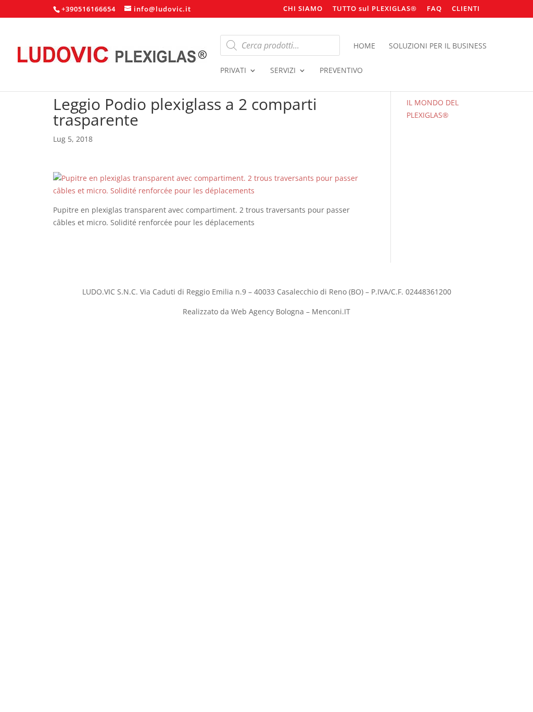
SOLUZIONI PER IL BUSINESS (438, 46)
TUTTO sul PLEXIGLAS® (375, 9)
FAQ (434, 9)
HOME (364, 46)
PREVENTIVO (341, 71)
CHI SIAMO (303, 9)
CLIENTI (466, 9)
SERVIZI (283, 71)
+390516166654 (88, 9)
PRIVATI (233, 71)
